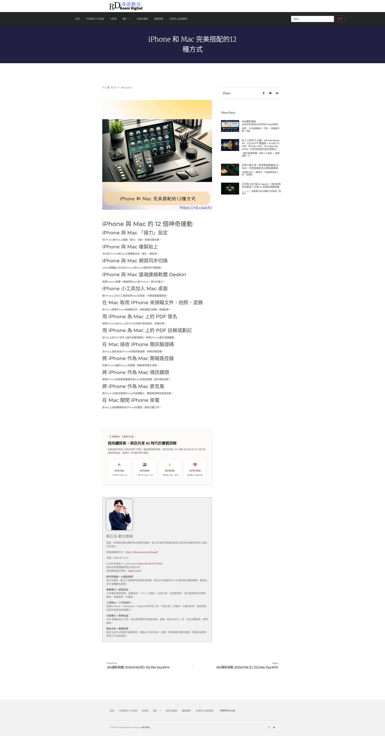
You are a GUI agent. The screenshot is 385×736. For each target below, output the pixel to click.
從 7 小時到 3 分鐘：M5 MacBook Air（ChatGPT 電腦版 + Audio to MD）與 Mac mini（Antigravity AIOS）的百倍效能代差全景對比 (261, 145)
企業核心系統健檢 (178, 18)
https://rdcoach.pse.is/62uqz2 (142, 552)
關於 (125, 18)
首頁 (77, 18)
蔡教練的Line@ (227, 710)
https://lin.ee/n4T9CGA (149, 563)
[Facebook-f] (269, 727)
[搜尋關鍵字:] (312, 19)
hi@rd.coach (134, 570)
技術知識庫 (142, 18)
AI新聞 (113, 18)
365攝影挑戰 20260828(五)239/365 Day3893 (260, 123)
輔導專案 (158, 18)
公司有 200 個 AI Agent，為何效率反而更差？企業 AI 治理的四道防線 (261, 185)
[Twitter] (274, 727)
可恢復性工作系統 (95, 18)
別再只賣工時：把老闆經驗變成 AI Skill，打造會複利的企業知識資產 (260, 166)
